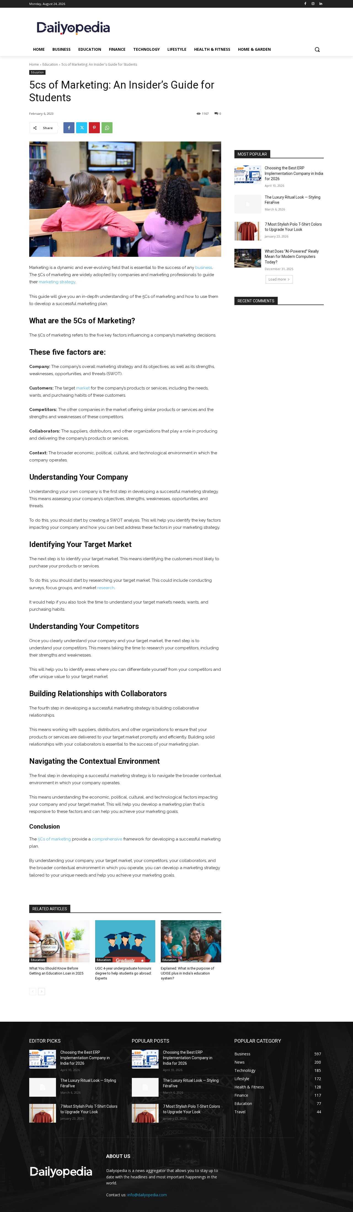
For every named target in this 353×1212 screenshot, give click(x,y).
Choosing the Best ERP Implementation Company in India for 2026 (294, 173)
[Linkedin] (320, 4)
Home (34, 64)
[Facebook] (305, 4)
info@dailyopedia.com (147, 1194)
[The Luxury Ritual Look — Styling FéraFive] (247, 204)
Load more (277, 279)
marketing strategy (57, 281)
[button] (317, 49)
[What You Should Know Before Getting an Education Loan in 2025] (59, 941)
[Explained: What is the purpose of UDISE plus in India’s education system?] (191, 941)
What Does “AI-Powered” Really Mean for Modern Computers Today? (292, 256)
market (83, 388)
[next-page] (41, 991)
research (105, 587)
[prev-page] (32, 991)
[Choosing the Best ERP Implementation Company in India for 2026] (247, 174)
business (203, 267)
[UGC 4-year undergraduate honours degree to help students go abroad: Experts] (125, 941)
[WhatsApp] (107, 127)
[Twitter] (81, 127)
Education (50, 64)
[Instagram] (313, 4)
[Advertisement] (279, 112)
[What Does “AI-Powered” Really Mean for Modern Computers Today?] (247, 258)
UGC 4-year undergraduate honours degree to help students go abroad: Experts (123, 973)
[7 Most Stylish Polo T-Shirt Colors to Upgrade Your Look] (247, 231)
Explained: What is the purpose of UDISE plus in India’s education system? (187, 973)
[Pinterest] (94, 127)
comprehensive (107, 839)
